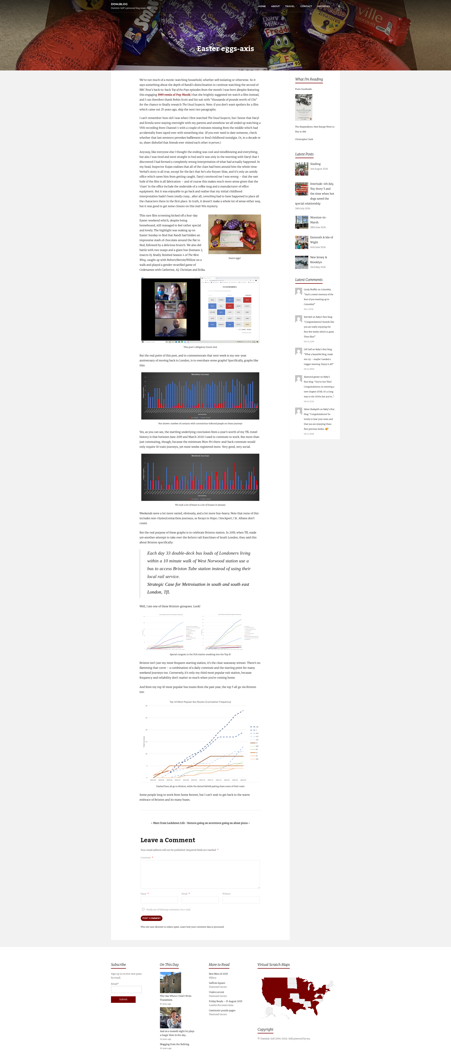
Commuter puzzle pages (222, 1010)
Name (145, 893)
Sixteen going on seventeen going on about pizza (217, 823)
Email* (115, 983)
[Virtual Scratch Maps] (299, 1022)
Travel (290, 6)
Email (186, 893)
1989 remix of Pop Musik (174, 94)
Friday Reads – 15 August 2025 (225, 1001)
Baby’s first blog (324, 317)
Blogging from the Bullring (174, 1044)
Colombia (326, 289)
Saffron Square (217, 983)
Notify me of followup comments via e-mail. (168, 909)
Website (227, 893)
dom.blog (119, 4)
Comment (147, 857)
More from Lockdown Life (169, 823)
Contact (306, 6)
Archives (323, 6)
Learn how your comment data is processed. (202, 927)
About (275, 6)
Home (262, 6)
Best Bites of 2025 (218, 973)
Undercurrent (216, 992)
